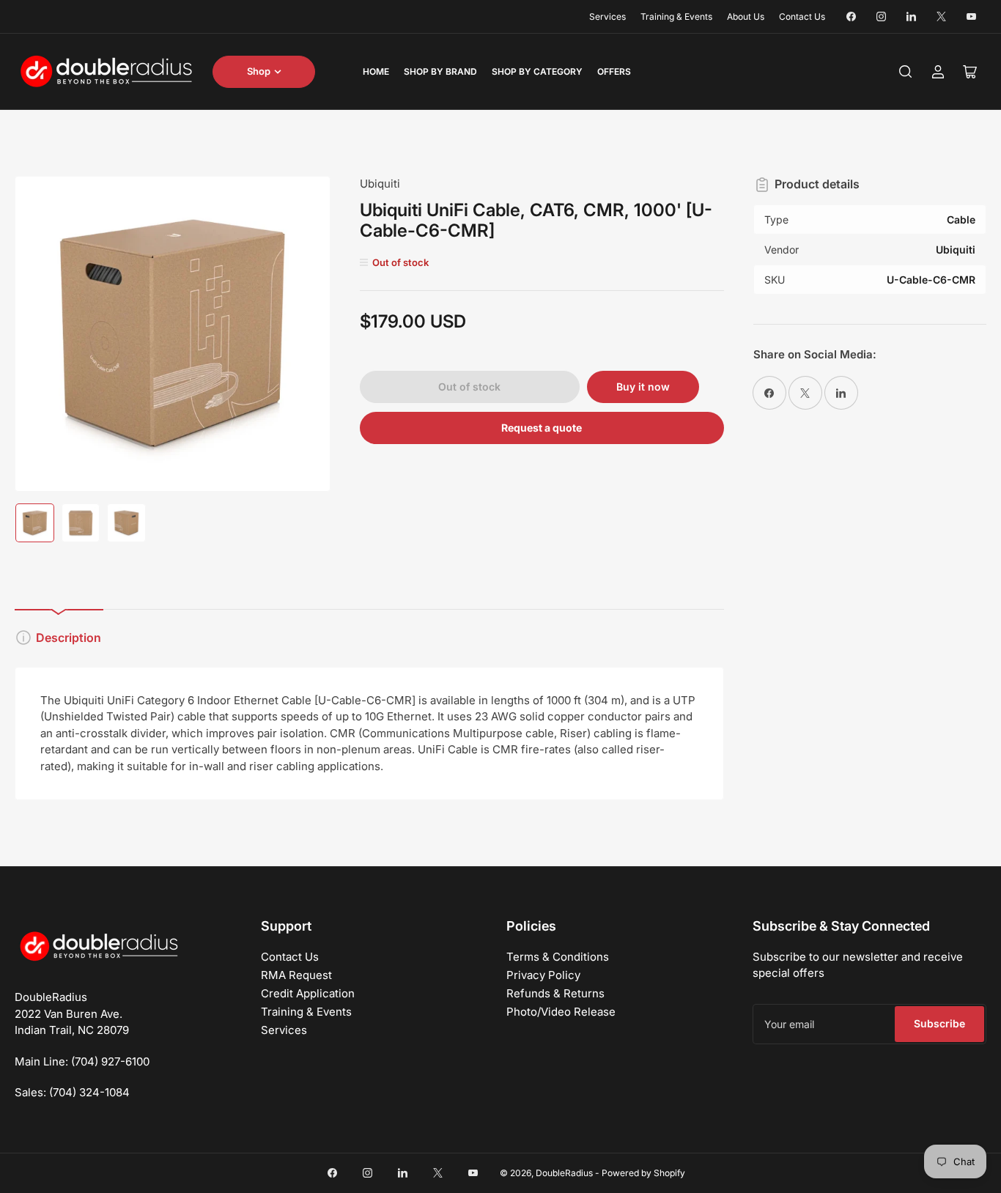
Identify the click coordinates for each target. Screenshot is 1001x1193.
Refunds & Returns (555, 993)
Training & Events (676, 16)
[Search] (906, 72)
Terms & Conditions (557, 957)
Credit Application (308, 993)
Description (68, 637)
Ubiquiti (380, 184)
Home (376, 71)
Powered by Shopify (643, 1172)
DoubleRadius (564, 1172)
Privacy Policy (543, 975)
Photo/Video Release (561, 1012)
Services (607, 16)
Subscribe (939, 1023)
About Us (745, 16)
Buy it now (643, 386)
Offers (614, 71)
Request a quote (541, 427)
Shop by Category (537, 71)
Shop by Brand (440, 71)
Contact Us (802, 16)
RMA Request (296, 975)
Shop (258, 71)
